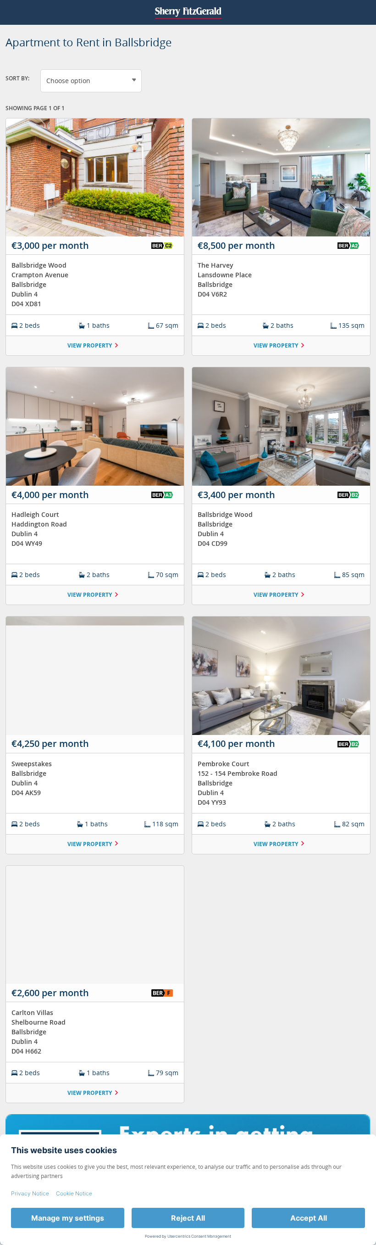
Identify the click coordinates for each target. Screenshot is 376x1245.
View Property (89, 345)
